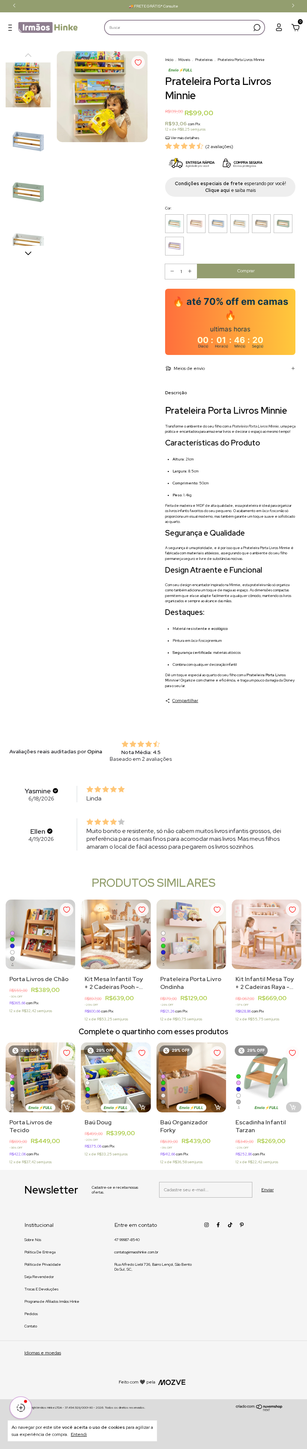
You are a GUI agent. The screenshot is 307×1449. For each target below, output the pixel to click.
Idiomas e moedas (42, 1353)
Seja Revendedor (39, 1276)
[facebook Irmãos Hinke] (218, 1224)
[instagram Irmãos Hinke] (206, 1224)
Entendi (79, 1434)
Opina (94, 751)
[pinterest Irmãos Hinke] (241, 1224)
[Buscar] (256, 27)
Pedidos (31, 1313)
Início (169, 59)
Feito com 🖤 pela (137, 1382)
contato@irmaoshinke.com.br (136, 1252)
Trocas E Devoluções (41, 1289)
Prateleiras (204, 59)
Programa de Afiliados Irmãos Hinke (51, 1301)
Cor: (168, 208)
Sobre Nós (32, 1239)
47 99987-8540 (127, 1239)
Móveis (184, 59)
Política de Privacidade (42, 1264)
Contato (30, 1326)
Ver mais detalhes (184, 137)
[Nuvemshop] (259, 1410)
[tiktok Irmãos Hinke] (230, 1224)
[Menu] (12, 29)
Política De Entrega (39, 1252)
